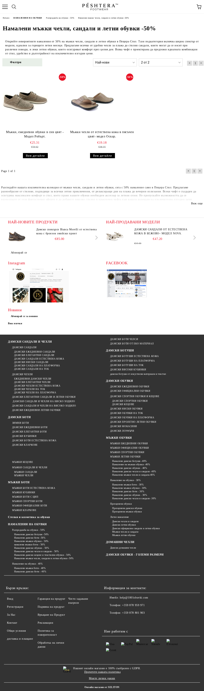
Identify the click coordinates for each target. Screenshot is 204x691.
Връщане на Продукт (51, 614)
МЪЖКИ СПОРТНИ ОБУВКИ (127, 452)
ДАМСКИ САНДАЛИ (24, 347)
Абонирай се (19, 252)
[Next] (96, 238)
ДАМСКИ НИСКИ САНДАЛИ (31, 362)
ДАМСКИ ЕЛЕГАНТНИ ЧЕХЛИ (32, 382)
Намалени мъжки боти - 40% (30, 568)
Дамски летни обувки (124, 524)
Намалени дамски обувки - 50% (31, 548)
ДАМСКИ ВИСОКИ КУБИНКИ (128, 369)
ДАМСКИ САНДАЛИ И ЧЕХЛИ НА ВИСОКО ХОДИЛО (44, 405)
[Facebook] (109, 621)
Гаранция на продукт (51, 598)
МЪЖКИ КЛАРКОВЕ (24, 510)
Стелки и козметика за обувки (29, 517)
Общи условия (16, 630)
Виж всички (15, 323)
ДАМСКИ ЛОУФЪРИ (122, 431)
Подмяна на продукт (51, 606)
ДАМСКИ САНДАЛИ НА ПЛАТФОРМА (37, 365)
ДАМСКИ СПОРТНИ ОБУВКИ (130, 401)
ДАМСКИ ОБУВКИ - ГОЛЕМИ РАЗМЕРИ (135, 554)
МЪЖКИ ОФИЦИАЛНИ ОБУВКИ (129, 447)
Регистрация (15, 606)
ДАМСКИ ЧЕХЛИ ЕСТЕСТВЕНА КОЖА (37, 385)
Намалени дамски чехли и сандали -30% (134, 498)
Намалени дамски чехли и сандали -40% (134, 471)
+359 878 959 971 (133, 605)
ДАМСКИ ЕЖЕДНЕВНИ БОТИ (29, 427)
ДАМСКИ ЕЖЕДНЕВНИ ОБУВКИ (129, 386)
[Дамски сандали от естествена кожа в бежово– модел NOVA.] (115, 237)
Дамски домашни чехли (123, 547)
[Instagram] (127, 621)
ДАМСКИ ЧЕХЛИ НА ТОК (29, 389)
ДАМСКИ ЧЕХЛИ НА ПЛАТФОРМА (35, 392)
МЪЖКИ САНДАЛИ (25, 472)
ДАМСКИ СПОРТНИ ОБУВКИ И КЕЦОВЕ (134, 396)
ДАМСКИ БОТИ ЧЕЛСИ (124, 339)
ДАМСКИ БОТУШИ (120, 350)
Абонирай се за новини (24, 316)
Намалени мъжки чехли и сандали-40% (133, 474)
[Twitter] (118, 621)
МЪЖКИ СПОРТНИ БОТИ (27, 501)
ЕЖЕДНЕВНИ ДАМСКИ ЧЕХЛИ (32, 378)
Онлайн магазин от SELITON (102, 687)
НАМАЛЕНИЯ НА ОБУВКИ (27, 524)
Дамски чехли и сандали (125, 521)
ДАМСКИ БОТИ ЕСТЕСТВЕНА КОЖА (34, 440)
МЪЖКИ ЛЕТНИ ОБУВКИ (125, 456)
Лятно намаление (119, 517)
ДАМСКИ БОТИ (19, 417)
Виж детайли (35, 155)
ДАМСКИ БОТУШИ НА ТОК (127, 365)
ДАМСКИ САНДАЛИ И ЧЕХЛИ (30, 341)
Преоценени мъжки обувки (127, 511)
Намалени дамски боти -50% (30, 537)
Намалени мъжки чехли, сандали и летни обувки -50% (44, 558)
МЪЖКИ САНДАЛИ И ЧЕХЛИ (29, 467)
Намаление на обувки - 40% (27, 563)
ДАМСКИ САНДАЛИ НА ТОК (31, 369)
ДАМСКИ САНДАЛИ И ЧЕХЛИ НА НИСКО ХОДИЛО (43, 401)
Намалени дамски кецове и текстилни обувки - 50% (42, 555)
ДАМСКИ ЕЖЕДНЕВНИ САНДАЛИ (34, 351)
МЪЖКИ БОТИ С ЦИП (25, 496)
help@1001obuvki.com (134, 597)
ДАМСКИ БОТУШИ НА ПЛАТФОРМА (132, 360)
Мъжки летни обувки (123, 535)
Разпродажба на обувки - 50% (28, 530)
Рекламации (45, 622)
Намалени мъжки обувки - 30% (129, 488)
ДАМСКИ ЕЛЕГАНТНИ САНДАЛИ (34, 355)
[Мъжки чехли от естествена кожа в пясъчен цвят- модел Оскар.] (92, 101)
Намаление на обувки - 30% (125, 480)
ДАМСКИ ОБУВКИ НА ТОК (126, 413)
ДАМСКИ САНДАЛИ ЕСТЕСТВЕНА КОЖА (39, 358)
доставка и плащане (20, 638)
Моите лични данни (102, 678)
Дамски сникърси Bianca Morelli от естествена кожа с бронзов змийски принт (66, 231)
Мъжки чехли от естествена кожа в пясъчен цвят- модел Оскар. (102, 134)
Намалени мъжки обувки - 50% (31, 541)
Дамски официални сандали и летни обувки (136, 528)
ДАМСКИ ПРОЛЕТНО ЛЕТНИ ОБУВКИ (133, 422)
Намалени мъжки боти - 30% (128, 484)
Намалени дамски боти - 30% (128, 491)
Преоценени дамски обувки (127, 508)
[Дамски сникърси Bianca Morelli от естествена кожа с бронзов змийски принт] (17, 237)
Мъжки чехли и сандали (125, 531)
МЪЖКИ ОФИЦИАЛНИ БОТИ (29, 505)
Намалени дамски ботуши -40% (129, 461)
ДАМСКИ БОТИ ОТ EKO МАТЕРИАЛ (132, 343)
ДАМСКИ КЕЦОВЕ (123, 404)
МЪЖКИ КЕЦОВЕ (22, 462)
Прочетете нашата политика (102, 671)
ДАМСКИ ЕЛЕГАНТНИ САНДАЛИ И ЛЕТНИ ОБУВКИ (44, 397)
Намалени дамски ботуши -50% (31, 534)
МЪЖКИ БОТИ (19, 482)
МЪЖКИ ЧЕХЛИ (23, 475)
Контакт (12, 622)
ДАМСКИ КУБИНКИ (24, 436)
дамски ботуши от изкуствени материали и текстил (138, 374)
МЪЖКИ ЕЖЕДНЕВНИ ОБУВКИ (129, 443)
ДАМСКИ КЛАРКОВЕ (25, 444)
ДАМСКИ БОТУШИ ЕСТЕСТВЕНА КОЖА (134, 356)
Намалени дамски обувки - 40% (129, 468)
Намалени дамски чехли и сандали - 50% (36, 551)
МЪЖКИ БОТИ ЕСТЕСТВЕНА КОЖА (33, 488)
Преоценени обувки (121, 503)
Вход (10, 598)
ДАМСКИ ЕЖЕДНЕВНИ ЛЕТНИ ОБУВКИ (36, 410)
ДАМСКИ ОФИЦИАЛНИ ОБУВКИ (130, 391)
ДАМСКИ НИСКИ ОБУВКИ (126, 408)
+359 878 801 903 (133, 612)
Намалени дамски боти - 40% (30, 571)
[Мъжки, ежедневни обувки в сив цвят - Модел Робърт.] (25, 101)
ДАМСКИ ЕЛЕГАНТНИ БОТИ (29, 431)
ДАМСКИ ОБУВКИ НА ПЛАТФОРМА (132, 417)
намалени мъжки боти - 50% (29, 544)
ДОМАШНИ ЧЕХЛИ (120, 542)
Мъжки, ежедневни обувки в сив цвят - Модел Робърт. (35, 134)
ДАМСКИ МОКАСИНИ (123, 426)
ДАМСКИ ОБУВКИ (119, 380)
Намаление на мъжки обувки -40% (131, 464)
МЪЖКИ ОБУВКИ (119, 437)
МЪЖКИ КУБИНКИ (23, 492)
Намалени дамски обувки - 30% (129, 495)
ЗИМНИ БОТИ (20, 423)
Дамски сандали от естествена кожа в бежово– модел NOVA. (160, 231)
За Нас (11, 614)
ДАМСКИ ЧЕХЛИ (22, 374)
